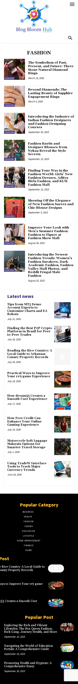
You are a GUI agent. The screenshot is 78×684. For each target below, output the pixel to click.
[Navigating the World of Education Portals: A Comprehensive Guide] (67, 648)
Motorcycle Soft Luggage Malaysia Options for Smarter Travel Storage (27, 444)
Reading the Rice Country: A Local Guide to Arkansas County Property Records (29, 354)
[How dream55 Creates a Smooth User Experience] (62, 401)
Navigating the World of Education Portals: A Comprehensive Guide (28, 647)
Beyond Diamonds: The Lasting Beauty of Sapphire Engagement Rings (50, 93)
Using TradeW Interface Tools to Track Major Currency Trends (26, 466)
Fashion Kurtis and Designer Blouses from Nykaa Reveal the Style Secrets (47, 149)
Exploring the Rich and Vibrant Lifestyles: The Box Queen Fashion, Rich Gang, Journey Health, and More (30, 628)
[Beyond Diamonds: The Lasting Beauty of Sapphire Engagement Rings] (14, 96)
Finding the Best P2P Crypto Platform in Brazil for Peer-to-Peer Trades (29, 331)
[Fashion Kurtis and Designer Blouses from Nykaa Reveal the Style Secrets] (14, 150)
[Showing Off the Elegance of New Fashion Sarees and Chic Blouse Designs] (14, 207)
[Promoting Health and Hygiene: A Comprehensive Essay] (67, 665)
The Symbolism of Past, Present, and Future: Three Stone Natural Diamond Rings (51, 68)
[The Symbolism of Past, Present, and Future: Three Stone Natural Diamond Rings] (14, 69)
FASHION (9, 78)
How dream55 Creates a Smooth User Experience (27, 397)
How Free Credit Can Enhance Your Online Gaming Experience (24, 421)
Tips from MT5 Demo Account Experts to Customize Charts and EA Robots (27, 309)
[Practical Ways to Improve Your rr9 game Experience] (62, 379)
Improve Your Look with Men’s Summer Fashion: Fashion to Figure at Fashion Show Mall (48, 233)
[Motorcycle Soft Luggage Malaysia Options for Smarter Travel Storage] (62, 446)
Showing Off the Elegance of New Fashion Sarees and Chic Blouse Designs (51, 204)
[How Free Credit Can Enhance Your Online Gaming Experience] (62, 424)
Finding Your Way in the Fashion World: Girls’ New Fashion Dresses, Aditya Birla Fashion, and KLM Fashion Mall (50, 178)
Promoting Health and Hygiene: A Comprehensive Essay (28, 664)
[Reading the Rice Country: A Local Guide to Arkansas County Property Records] (62, 356)
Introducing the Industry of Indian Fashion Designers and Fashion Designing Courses (51, 122)
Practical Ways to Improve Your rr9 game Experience (28, 374)
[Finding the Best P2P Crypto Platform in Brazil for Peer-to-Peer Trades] (62, 334)
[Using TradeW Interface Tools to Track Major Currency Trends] (62, 469)
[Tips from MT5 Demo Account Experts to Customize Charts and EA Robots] (62, 310)
